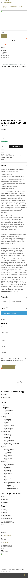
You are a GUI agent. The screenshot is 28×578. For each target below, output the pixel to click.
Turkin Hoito (8, 466)
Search (14, 575)
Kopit (9, 485)
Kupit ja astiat (8, 473)
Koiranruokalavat (9, 481)
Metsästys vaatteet (9, 449)
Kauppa (4, 405)
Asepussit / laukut (9, 438)
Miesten (10, 450)
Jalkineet (5, 461)
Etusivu (4, 496)
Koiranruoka (8, 154)
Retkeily (4, 408)
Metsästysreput (8, 423)
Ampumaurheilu (6, 431)
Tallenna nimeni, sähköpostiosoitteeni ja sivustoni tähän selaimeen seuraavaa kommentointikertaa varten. (13, 359)
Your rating (4, 323)
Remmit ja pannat (9, 478)
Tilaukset (5, 512)
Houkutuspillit (8, 420)
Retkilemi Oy (5, 394)
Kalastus (4, 446)
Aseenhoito (8, 434)
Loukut (7, 422)
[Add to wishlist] (24, 146)
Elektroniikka (8, 419)
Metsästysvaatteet (9, 425)
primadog (3, 157)
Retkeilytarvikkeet (9, 410)
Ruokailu (7, 413)
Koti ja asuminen (9, 469)
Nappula (22, 156)
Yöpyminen (7, 414)
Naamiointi (7, 426)
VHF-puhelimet (8, 429)
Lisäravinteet (8, 475)
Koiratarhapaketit (12, 484)
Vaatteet (4, 447)
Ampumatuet (8, 432)
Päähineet (7, 460)
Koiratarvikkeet (6, 463)
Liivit (6, 476)
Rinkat (6, 411)
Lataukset (5, 513)
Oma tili (4, 509)
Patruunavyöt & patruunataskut (12, 443)
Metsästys (5, 416)
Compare (5, 490)
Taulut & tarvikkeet (9, 444)
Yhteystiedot (5, 396)
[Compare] (2, 151)
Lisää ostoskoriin (16, 146)
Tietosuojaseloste (6, 397)
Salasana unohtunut (7, 518)
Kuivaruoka (16, 156)
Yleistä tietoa (5, 499)
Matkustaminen (8, 467)
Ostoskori (5, 510)
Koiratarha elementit (13, 488)
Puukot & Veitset (9, 428)
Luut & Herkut (8, 472)
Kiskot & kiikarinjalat (9, 440)
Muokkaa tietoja (6, 516)
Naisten (10, 452)
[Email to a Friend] (7, 159)
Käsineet (7, 457)
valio (11, 157)
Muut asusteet (8, 455)
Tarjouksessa (6, 407)
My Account (4, 575)
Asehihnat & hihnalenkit (10, 435)
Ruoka (7, 157)
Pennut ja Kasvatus (9, 464)
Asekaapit (7, 437)
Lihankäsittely (8, 417)
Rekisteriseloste (6, 399)
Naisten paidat (8, 458)
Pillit (6, 479)
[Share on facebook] (5, 159)
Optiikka (7, 441)
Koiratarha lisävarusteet (13, 487)
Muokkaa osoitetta (7, 515)
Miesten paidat (8, 453)
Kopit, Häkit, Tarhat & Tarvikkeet (12, 482)
